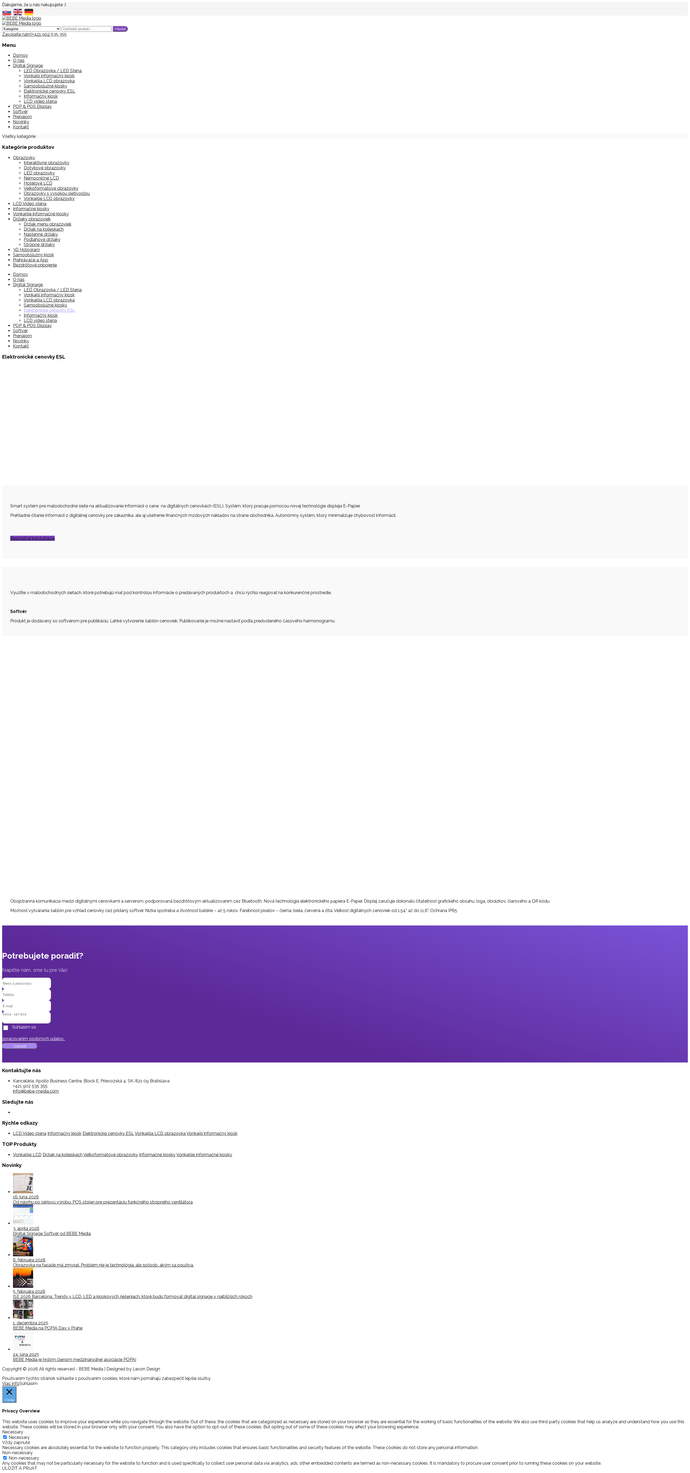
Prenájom (22, 116)
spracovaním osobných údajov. (33, 1038)
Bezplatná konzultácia (32, 538)
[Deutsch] (29, 11)
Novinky (21, 121)
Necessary (19, 1437)
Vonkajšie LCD (27, 1154)
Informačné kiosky (31, 208)
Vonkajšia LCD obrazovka (49, 80)
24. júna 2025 (26, 1354)
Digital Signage (28, 65)
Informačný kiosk (41, 96)
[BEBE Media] (21, 18)
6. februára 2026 (29, 1259)
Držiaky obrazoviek (32, 219)
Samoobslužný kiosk (33, 254)
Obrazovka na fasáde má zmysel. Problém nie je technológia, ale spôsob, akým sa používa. (103, 1265)
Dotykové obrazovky (45, 167)
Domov (20, 55)
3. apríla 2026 (26, 1228)
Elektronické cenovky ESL (49, 91)
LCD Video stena (29, 203)
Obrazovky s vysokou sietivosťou (57, 193)
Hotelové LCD (38, 183)
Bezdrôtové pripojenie (35, 265)
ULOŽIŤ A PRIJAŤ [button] (19, 1468)
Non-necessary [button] (17, 1452)
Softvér (20, 111)
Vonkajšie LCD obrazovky (49, 198)
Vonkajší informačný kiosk (49, 75)
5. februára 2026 (29, 1291)
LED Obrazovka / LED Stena (53, 70)
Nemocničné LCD (41, 178)
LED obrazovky (39, 173)
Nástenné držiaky (41, 234)
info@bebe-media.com (36, 1091)
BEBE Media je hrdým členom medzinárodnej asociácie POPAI (74, 1359)
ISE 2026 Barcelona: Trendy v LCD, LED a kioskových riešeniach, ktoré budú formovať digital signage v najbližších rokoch (132, 1296)
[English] (18, 11)
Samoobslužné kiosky (45, 86)
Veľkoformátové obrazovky (51, 188)
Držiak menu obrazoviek (47, 224)
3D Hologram (26, 249)
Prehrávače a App (30, 259)
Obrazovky (24, 157)
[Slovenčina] (7, 11)
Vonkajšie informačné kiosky (41, 213)
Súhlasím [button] (28, 1383)
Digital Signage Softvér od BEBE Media (52, 1233)
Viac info (10, 1383)
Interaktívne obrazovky (46, 162)
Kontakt (21, 126)
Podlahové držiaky (42, 239)
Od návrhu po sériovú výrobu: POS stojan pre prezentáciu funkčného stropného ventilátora (103, 1202)
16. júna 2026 (26, 1197)
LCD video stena (40, 101)
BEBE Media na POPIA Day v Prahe (47, 1328)
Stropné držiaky (39, 244)
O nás (19, 60)
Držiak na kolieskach (44, 229)
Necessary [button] (12, 1432)
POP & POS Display (32, 106)
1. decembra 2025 (30, 1322)
